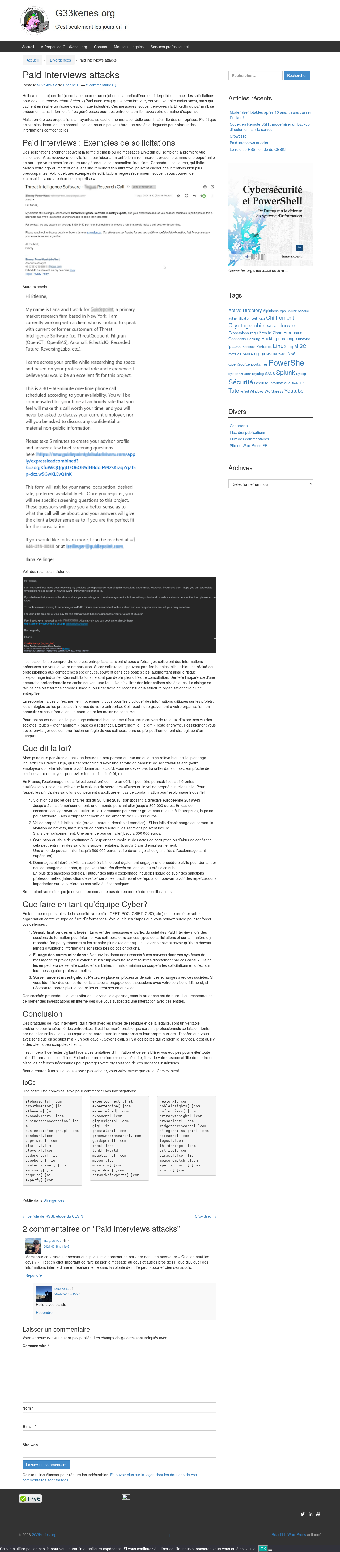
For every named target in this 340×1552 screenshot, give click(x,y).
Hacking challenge (279, 338)
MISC (300, 346)
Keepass (249, 346)
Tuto (233, 390)
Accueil (28, 46)
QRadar (245, 373)
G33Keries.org (44, 1534)
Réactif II (278, 1534)
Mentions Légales (129, 46)
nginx (259, 353)
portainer (259, 364)
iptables (234, 346)
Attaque (303, 310)
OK (263, 1548)
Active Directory (245, 310)
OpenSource (239, 364)
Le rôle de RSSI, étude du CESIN (53, 1216)
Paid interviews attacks (249, 142)
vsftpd (244, 391)
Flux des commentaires (249, 438)
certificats (258, 318)
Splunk (285, 372)
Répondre (33, 1275)
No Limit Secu (276, 354)
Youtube (294, 390)
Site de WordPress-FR (248, 445)
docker (287, 325)
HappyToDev (53, 1241)
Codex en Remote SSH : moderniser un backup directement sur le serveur (270, 126)
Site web (30, 1444)
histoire (304, 338)
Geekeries (237, 338)
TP (301, 383)
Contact (100, 46)
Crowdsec (205, 1216)
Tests (295, 383)
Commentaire (36, 1345)
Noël (292, 353)
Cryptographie (246, 325)
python (233, 373)
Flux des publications (247, 432)
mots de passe (240, 353)
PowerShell (288, 362)
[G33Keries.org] (80, 20)
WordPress (296, 1534)
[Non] (270, 1550)
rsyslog (258, 373)
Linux (280, 345)
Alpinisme (271, 310)
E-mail (29, 1426)
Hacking (253, 338)
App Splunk (288, 310)
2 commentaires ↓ (101, 85)
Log (290, 346)
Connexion (239, 425)
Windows (257, 391)
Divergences (60, 60)
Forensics (293, 332)
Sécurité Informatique (272, 383)
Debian (272, 326)
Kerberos (264, 346)
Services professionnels (170, 46)
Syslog (301, 373)
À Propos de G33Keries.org (64, 46)
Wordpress (274, 391)
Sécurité (240, 381)
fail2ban (275, 332)
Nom (28, 1408)
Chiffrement (280, 317)
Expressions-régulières (247, 332)
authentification (239, 318)
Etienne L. (61, 1289)
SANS (270, 373)
